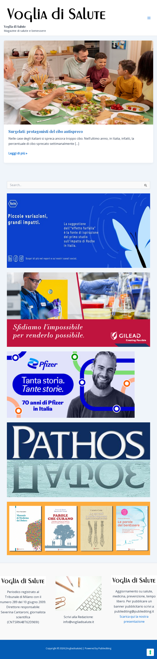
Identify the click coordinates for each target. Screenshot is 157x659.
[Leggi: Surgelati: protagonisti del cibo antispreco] (78, 82)
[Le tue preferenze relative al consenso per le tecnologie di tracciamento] (150, 652)
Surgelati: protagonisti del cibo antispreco (45, 131)
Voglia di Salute (15, 26)
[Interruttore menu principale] (149, 18)
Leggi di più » (17, 153)
